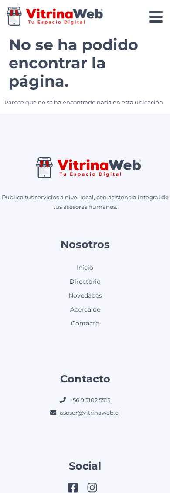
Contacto (85, 323)
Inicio (85, 268)
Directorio (85, 281)
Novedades (85, 295)
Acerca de (85, 309)
